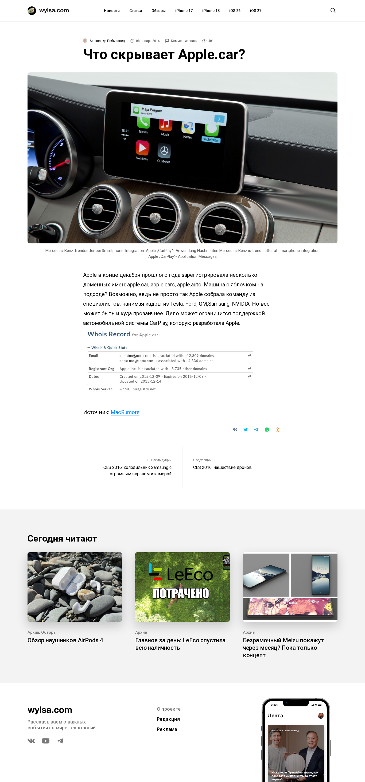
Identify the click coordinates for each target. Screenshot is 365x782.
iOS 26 (234, 11)
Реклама (167, 729)
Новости (112, 11)
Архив (33, 632)
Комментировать (184, 41)
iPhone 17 (184, 11)
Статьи (135, 11)
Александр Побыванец (107, 41)
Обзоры (159, 11)
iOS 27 (255, 11)
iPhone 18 (211, 11)
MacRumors (125, 412)
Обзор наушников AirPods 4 (65, 640)
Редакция (168, 719)
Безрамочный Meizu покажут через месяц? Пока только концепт (283, 648)
